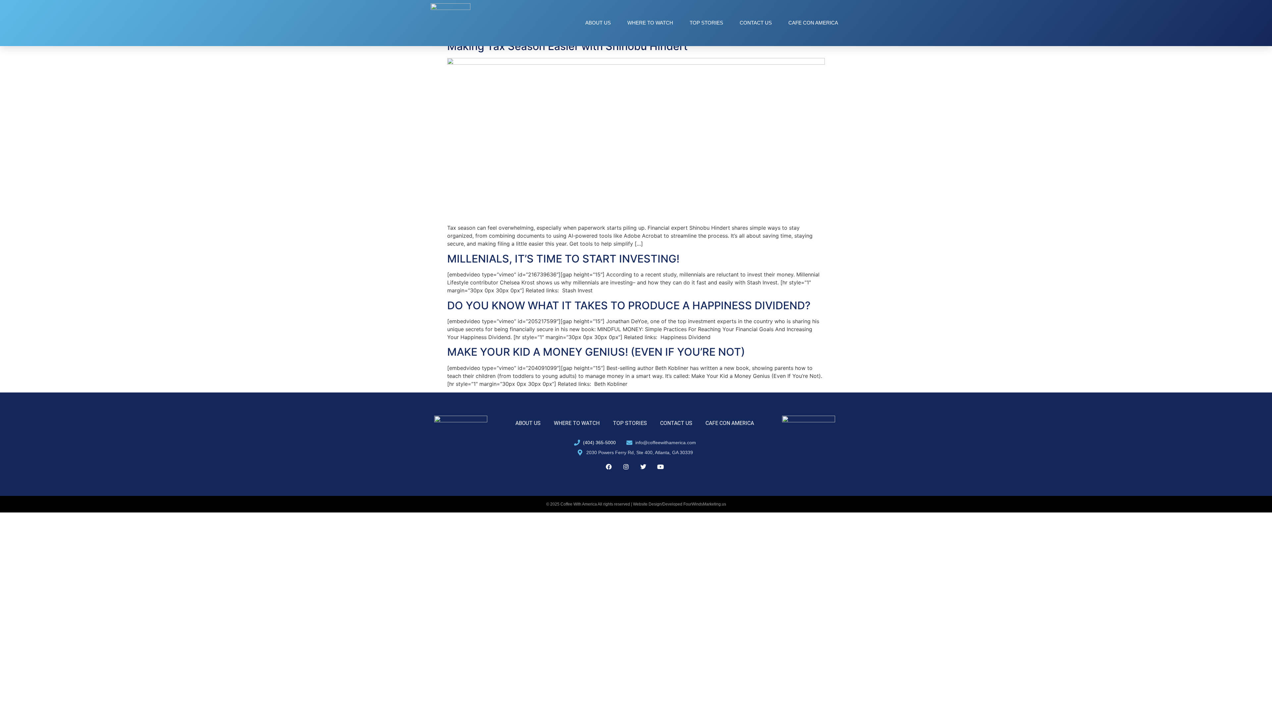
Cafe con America (813, 23)
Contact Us (756, 23)
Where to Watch (650, 23)
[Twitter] (643, 467)
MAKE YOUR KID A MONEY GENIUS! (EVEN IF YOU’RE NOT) (596, 351)
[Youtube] (660, 467)
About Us (598, 23)
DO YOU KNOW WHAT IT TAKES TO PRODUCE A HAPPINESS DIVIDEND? (629, 305)
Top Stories (706, 23)
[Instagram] (626, 467)
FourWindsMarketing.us (704, 504)
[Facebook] (609, 467)
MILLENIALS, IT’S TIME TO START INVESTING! (563, 258)
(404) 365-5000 (599, 442)
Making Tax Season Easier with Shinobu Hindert (567, 46)
